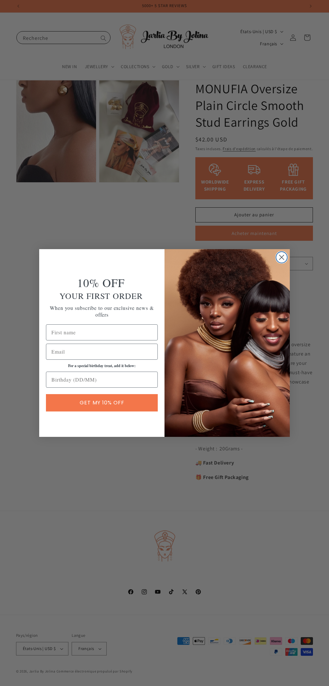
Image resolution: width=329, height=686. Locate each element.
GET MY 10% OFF (102, 402)
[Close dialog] (281, 257)
